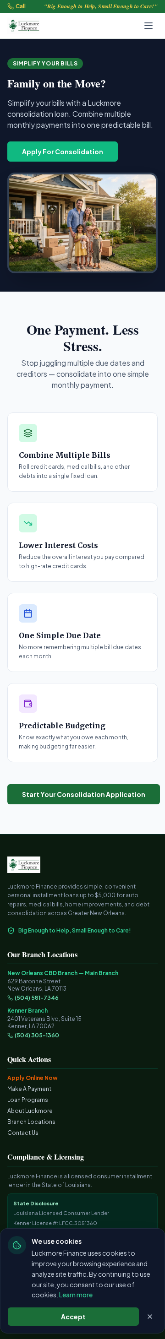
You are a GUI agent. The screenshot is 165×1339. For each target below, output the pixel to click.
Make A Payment (29, 1088)
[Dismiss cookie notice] (150, 1316)
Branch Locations (31, 1121)
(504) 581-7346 (37, 997)
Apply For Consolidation (62, 151)
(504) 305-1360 (37, 1035)
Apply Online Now (32, 1077)
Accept (73, 1316)
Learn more (76, 1294)
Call (21, 6)
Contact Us (22, 1132)
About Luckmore (30, 1110)
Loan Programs (27, 1099)
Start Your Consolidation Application (83, 794)
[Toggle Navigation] (148, 25)
